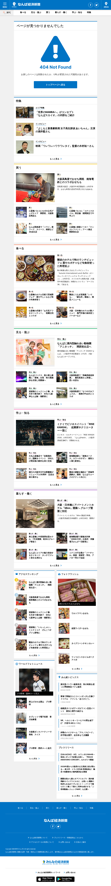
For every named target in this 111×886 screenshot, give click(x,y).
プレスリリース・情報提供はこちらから (68, 838)
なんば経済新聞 (26, 4)
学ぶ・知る (77, 12)
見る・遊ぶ (36, 12)
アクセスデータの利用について (42, 842)
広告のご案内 (81, 842)
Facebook (90, 5)
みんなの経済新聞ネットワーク (55, 862)
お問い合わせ (65, 842)
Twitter (96, 5)
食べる (23, 12)
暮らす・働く (61, 12)
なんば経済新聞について (39, 838)
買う (48, 12)
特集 (89, 12)
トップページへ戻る (55, 84)
